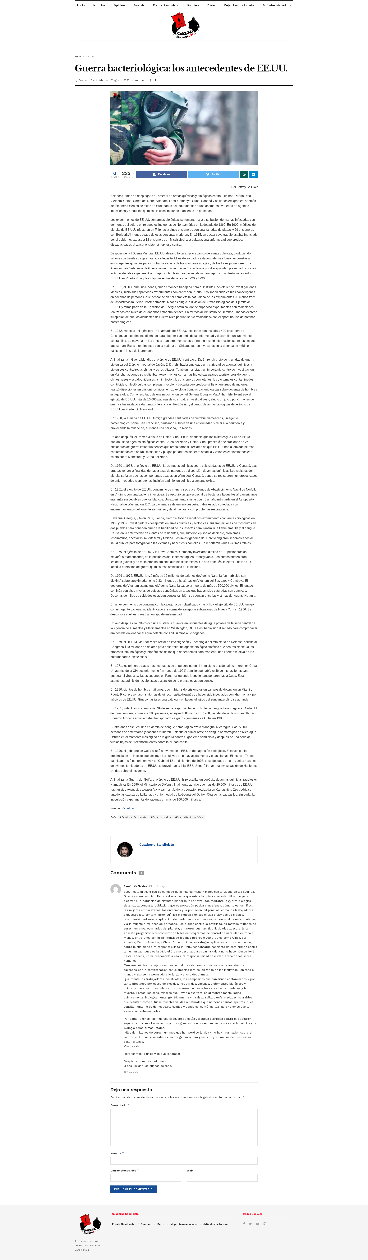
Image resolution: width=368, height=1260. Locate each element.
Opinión (119, 5)
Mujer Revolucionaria (239, 5)
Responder (133, 1072)
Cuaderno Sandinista (91, 80)
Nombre (117, 1153)
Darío (211, 5)
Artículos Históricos (276, 5)
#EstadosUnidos (161, 817)
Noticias (99, 5)
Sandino (193, 5)
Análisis (138, 5)
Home (78, 56)
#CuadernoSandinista (133, 817)
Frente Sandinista (165, 5)
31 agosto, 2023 (120, 80)
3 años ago (159, 886)
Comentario (119, 1105)
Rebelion (128, 808)
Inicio (81, 5)
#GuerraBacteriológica (189, 817)
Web (190, 1170)
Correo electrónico (124, 1170)
